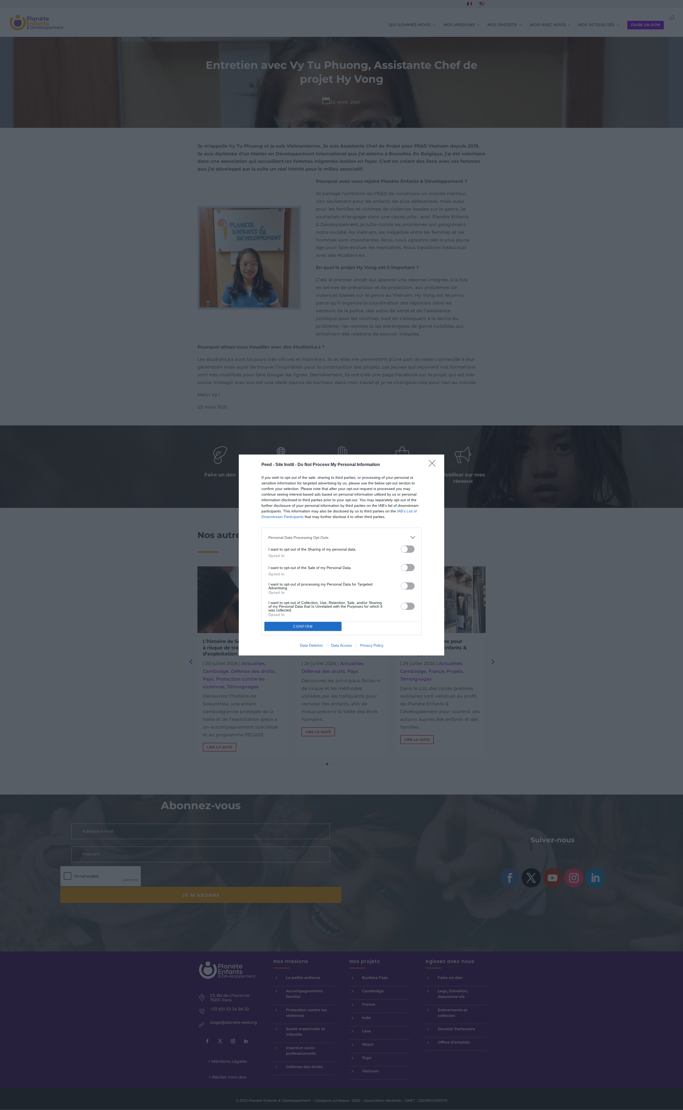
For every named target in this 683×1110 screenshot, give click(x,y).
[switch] (408, 549)
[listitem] (341, 537)
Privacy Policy (371, 645)
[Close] (434, 465)
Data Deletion (311, 645)
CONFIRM (303, 627)
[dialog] (341, 555)
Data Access (341, 645)
